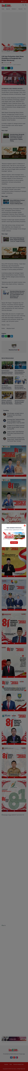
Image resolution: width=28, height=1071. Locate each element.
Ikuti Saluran (14, 542)
